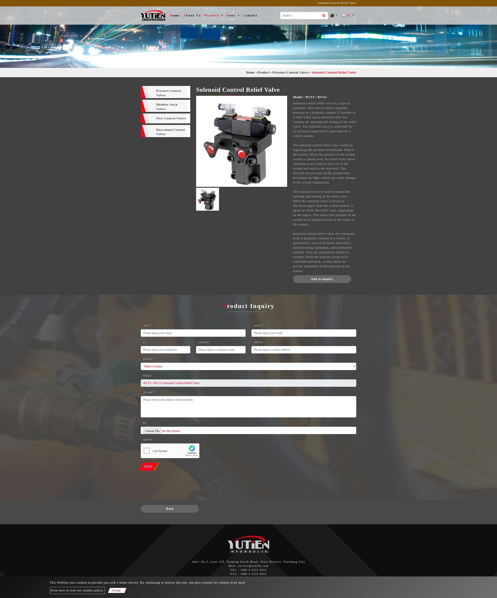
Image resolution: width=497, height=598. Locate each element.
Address (257, 342)
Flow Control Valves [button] (171, 118)
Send (148, 466)
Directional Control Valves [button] (170, 132)
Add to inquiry (322, 279)
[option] (241, 141)
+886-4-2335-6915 (253, 570)
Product (264, 72)
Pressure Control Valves (291, 72)
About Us (192, 15)
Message (148, 392)
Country (148, 358)
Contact (250, 15)
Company (202, 342)
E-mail (257, 325)
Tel (143, 342)
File (143, 422)
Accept (116, 590)
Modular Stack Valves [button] (167, 107)
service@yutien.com (253, 565)
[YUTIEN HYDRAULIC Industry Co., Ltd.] (153, 15)
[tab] (165, 92)
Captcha (146, 439)
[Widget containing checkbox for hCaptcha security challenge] (170, 450)
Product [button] (212, 15)
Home (176, 15)
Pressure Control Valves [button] (168, 93)
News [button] (231, 15)
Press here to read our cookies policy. (77, 590)
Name (146, 325)
